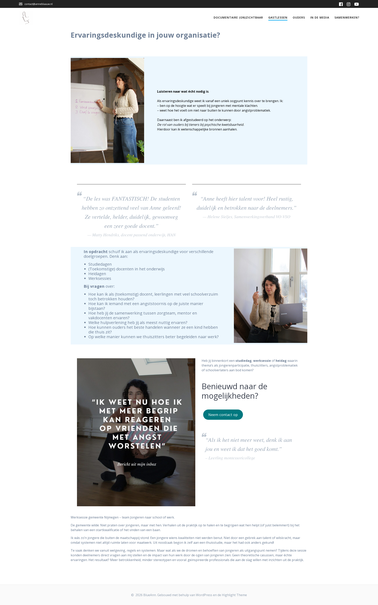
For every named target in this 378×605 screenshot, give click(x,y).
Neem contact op (223, 414)
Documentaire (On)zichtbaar (238, 17)
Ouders (299, 17)
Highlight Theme (234, 595)
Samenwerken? (346, 17)
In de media (319, 17)
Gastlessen (277, 17)
